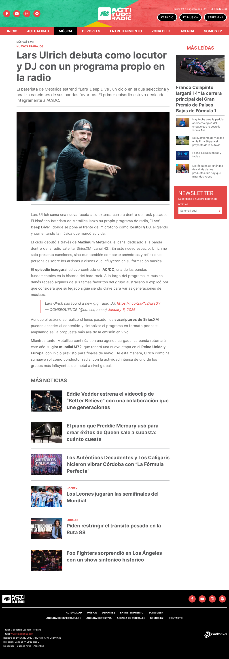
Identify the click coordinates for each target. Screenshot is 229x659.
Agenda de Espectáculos (63, 618)
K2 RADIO (167, 17)
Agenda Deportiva (99, 618)
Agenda (187, 31)
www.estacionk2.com (22, 633)
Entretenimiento (126, 31)
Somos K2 (213, 31)
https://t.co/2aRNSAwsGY (139, 303)
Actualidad (38, 31)
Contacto (176, 618)
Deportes (91, 31)
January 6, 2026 (122, 309)
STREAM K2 (215, 17)
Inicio (12, 31)
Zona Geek (161, 31)
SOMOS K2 (156, 618)
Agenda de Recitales (131, 618)
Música (65, 31)
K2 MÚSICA (190, 17)
